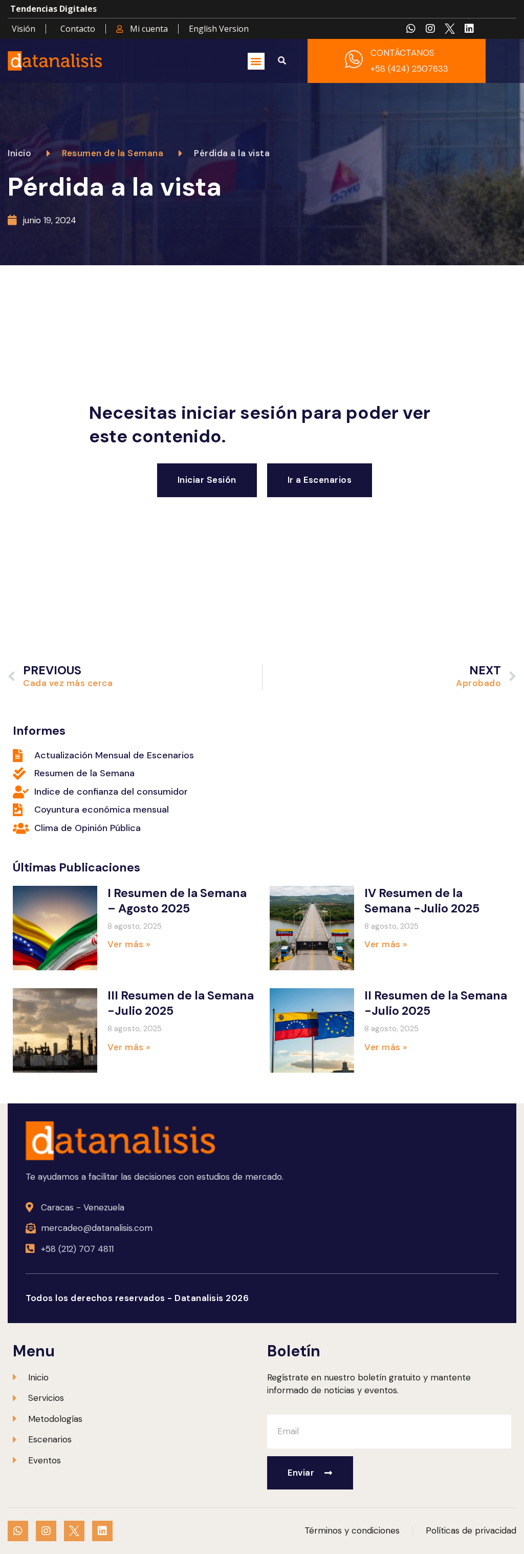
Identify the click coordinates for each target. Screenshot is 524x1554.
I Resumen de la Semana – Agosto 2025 (177, 900)
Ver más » (128, 944)
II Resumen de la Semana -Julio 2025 (435, 1003)
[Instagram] (430, 29)
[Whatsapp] (411, 29)
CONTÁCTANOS (402, 52)
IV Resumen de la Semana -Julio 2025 (421, 900)
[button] (256, 61)
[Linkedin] (469, 29)
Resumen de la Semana (112, 153)
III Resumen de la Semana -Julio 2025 (180, 1003)
